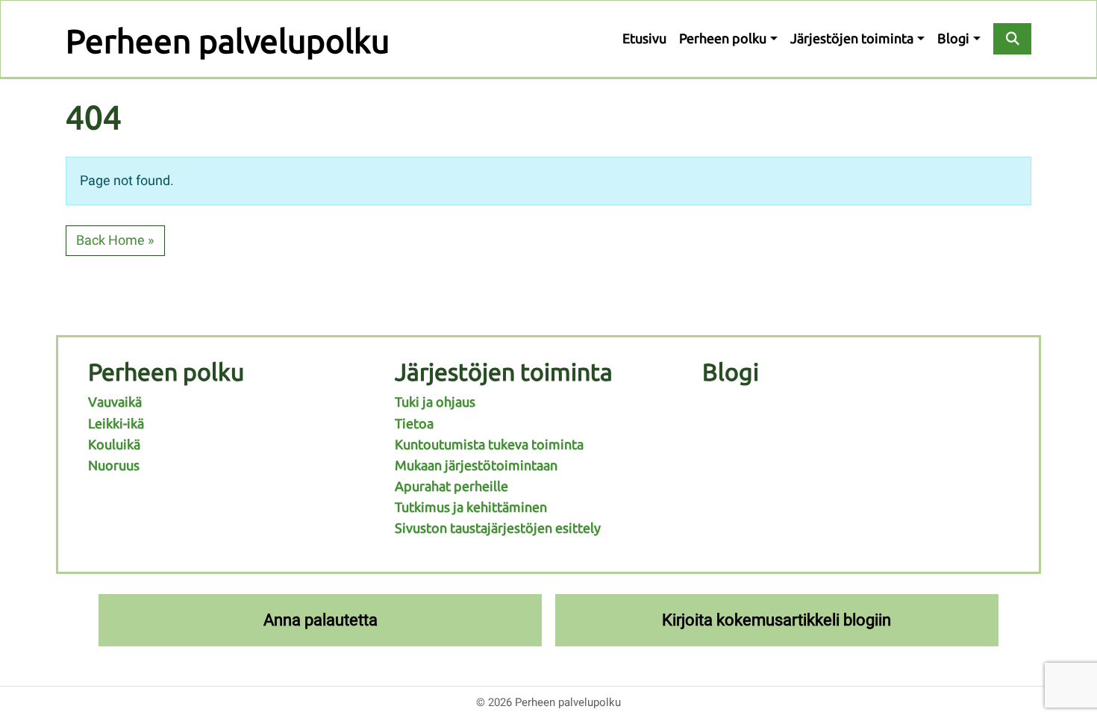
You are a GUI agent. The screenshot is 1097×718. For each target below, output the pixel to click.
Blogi (953, 38)
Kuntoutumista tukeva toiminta (489, 444)
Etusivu (644, 38)
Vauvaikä (115, 402)
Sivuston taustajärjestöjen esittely (498, 528)
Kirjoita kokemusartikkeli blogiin (776, 620)
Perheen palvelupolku (228, 40)
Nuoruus (114, 465)
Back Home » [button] (115, 240)
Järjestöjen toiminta (851, 38)
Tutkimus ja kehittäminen (471, 507)
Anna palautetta (320, 620)
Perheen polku (722, 38)
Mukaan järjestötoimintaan (476, 465)
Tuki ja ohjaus (435, 402)
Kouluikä (114, 444)
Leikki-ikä (116, 423)
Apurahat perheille (451, 486)
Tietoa (414, 423)
